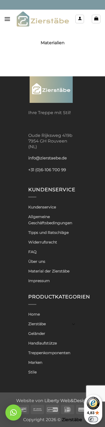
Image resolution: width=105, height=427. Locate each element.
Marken (35, 362)
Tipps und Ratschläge (48, 232)
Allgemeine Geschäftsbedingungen (50, 219)
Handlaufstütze (42, 343)
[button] (7, 18)
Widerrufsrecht (42, 242)
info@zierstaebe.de (47, 158)
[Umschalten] (73, 324)
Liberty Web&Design (66, 400)
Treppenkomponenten (49, 352)
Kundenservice (42, 207)
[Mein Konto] (79, 19)
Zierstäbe (37, 323)
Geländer (36, 333)
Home (34, 314)
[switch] (93, 419)
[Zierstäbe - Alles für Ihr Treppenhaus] (43, 19)
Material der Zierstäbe (48, 271)
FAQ (32, 251)
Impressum (39, 280)
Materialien (53, 42)
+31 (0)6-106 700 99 (47, 169)
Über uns (36, 261)
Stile (32, 372)
